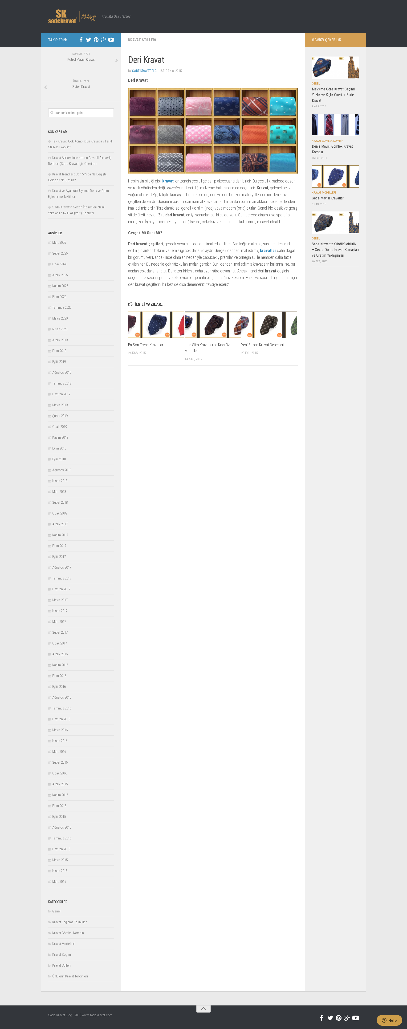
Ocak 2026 (59, 264)
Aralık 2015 (60, 784)
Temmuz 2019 (61, 383)
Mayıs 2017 (60, 600)
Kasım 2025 (60, 286)
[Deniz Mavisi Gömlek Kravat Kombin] (335, 125)
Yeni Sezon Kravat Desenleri (262, 344)
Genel (56, 911)
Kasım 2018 (60, 437)
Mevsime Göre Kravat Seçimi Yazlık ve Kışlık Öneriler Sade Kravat (333, 95)
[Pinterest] (96, 40)
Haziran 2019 (61, 394)
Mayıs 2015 (60, 860)
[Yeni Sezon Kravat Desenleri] (269, 325)
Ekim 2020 (59, 297)
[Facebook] (81, 40)
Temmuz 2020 (61, 307)
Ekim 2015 (59, 806)
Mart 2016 (59, 751)
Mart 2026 (59, 242)
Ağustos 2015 (61, 827)
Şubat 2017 (60, 632)
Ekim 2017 (59, 546)
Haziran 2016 (61, 719)
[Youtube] (111, 40)
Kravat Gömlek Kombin (68, 933)
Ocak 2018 (59, 513)
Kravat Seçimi (62, 954)
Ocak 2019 (59, 427)
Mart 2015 (59, 881)
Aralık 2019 (60, 340)
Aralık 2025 (60, 275)
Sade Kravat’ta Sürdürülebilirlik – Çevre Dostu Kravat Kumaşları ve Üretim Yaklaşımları (335, 250)
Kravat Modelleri (63, 944)
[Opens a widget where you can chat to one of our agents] (389, 1021)
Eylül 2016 (59, 687)
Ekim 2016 (59, 676)
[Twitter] (88, 40)
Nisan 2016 (59, 741)
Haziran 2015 (61, 849)
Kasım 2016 (60, 665)
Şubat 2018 (60, 502)
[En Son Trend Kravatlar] (156, 325)
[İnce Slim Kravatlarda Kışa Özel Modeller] (213, 325)
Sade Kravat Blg (144, 71)
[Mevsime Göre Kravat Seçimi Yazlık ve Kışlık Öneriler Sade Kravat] (335, 68)
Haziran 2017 (61, 589)
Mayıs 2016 (60, 730)
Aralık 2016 (60, 654)
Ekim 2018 (59, 448)
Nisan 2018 (59, 481)
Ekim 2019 (59, 351)
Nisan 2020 (59, 329)
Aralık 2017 (60, 524)
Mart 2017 (59, 622)
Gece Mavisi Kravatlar (328, 198)
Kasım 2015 (60, 795)
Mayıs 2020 (60, 318)
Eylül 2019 (59, 362)
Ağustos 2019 (61, 372)
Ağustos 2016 (61, 697)
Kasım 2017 (60, 535)
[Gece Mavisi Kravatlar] (335, 176)
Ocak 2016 (59, 773)
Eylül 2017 (59, 557)
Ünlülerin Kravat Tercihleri (70, 976)
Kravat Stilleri (142, 40)
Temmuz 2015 (61, 838)
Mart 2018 (59, 492)
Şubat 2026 (60, 253)
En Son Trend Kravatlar (145, 344)
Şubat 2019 (60, 416)
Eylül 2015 (59, 816)
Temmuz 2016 (61, 708)
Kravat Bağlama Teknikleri (70, 922)
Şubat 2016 (60, 762)
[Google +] (103, 40)
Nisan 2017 (59, 611)
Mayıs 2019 (60, 405)
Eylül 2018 (59, 459)
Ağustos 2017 (61, 567)
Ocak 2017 (59, 643)
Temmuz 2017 (61, 578)
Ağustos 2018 (61, 470)
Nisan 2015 (59, 871)
